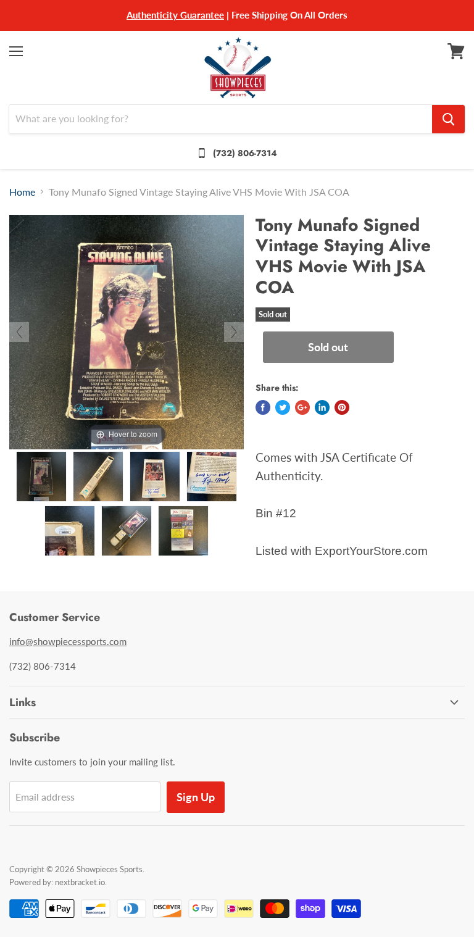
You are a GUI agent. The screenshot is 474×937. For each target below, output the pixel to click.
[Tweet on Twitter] (282, 407)
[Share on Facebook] (263, 407)
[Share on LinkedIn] (322, 407)
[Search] (448, 119)
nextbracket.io (80, 882)
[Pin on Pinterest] (342, 407)
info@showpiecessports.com (68, 641)
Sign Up (196, 797)
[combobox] (220, 119)
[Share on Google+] (302, 407)
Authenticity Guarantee (175, 14)
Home (22, 192)
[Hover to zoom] (126, 330)
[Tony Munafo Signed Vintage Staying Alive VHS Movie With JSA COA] (41, 476)
